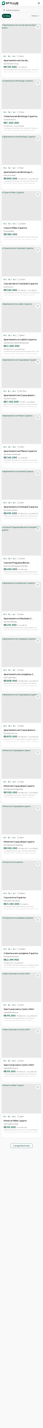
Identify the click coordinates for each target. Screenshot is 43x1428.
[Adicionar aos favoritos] (38, 27)
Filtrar (8, 16)
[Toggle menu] (39, 3)
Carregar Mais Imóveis (21, 1146)
